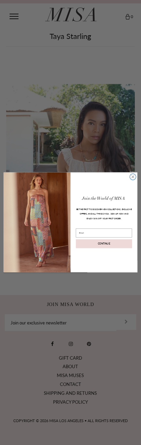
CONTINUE (104, 244)
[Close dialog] (133, 177)
